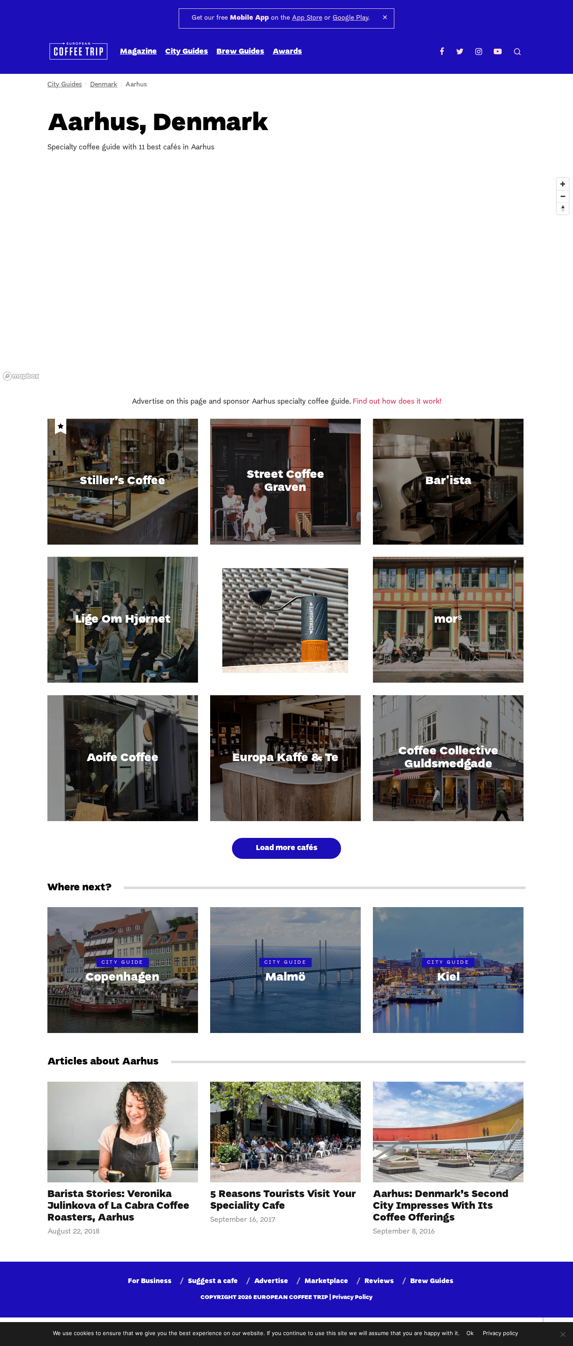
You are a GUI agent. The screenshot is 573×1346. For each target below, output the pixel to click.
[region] (286, 278)
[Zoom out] (563, 196)
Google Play (350, 18)
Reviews (379, 1281)
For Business (150, 1281)
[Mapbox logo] (21, 376)
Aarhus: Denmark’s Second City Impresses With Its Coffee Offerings (440, 1206)
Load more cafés (287, 848)
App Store (307, 18)
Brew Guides (240, 51)
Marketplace (326, 1281)
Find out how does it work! (397, 401)
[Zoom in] (563, 184)
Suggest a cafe (213, 1281)
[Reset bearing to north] (563, 208)
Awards (287, 51)
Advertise (271, 1281)
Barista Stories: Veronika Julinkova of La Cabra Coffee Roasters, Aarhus (118, 1206)
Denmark (103, 84)
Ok (470, 1333)
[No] (562, 1334)
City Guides (186, 51)
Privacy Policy (352, 1297)
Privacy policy (500, 1333)
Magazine (138, 51)
